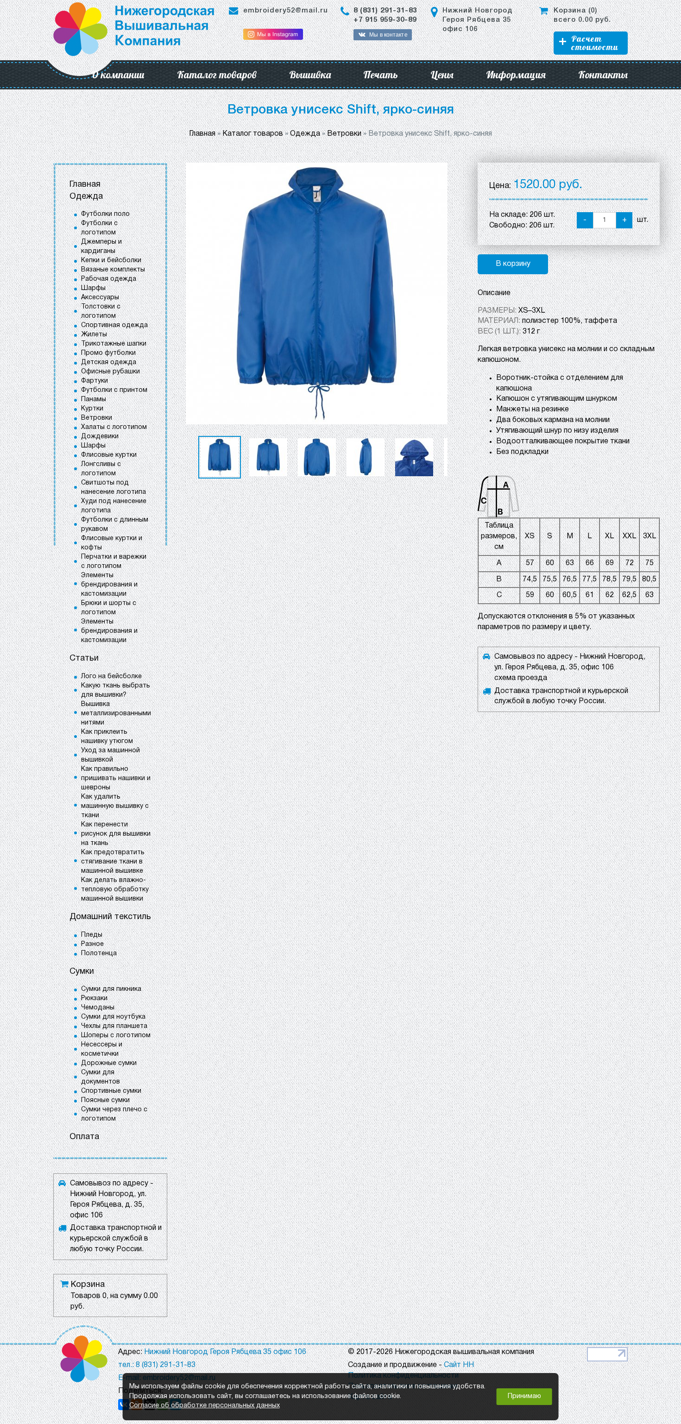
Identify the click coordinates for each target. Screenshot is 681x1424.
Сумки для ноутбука (113, 1017)
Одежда (86, 197)
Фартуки (94, 381)
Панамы (93, 400)
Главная (85, 185)
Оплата (84, 1137)
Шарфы (93, 288)
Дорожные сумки (109, 1063)
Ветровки (96, 418)
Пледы (91, 935)
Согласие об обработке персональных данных (204, 1406)
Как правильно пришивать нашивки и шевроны (116, 778)
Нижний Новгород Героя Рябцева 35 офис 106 (477, 19)
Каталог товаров (217, 74)
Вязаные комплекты (113, 270)
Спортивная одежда (114, 325)
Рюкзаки (94, 999)
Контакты (603, 74)
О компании (118, 74)
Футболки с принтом (114, 390)
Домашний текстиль (110, 917)
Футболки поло (105, 214)
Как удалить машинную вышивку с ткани (115, 806)
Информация (516, 74)
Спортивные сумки (111, 1091)
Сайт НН (459, 1365)
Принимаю (524, 1396)
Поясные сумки (105, 1100)
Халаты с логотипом (114, 427)
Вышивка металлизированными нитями (116, 713)
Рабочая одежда (108, 279)
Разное (92, 944)
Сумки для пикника (111, 989)
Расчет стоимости (594, 42)
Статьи (84, 658)
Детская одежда (108, 362)
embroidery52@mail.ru (285, 10)
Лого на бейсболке (111, 677)
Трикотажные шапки (113, 344)
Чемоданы (97, 1008)
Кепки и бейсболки (111, 261)
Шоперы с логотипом (116, 1036)
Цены (442, 74)
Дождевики (100, 437)
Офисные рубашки (110, 372)
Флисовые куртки (109, 455)
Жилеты (94, 335)
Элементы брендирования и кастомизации (109, 585)
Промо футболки (108, 353)
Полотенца (99, 954)
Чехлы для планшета (114, 1026)
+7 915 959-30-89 (384, 20)
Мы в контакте (388, 35)
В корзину (513, 264)
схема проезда (520, 678)
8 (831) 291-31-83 (385, 10)
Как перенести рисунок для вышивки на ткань (116, 834)
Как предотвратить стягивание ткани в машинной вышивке (113, 862)
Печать (380, 74)
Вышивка (310, 74)
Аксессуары (100, 298)
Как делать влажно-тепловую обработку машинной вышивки (115, 889)
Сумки (81, 972)
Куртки (92, 409)
